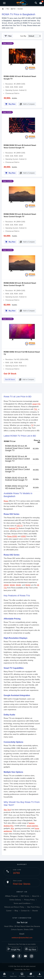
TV (32, 425)
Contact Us (25, 911)
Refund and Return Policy (14, 907)
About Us (35, 896)
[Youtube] (25, 956)
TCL (35, 409)
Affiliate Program (11, 896)
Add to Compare (27, 104)
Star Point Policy (33, 907)
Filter (8, 36)
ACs (12, 828)
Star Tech (7, 810)
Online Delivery (15, 900)
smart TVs (36, 404)
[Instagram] (31, 956)
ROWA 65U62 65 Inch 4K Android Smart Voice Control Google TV (17, 448)
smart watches (32, 826)
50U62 (12, 585)
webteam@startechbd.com (22, 938)
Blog (16, 911)
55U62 (18, 585)
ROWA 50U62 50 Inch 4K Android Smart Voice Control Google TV (17, 469)
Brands (35, 911)
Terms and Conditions (22, 903)
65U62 (28, 585)
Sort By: (23, 36)
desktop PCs (8, 826)
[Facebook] (19, 956)
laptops (31, 823)
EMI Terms (25, 896)
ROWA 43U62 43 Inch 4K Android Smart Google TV (16, 479)
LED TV (19, 526)
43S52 (23, 536)
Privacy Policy (29, 900)
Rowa (6, 501)
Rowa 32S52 (12, 536)
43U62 (6, 585)
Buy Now (10, 104)
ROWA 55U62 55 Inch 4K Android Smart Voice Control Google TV (17, 458)
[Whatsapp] (13, 956)
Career (9, 911)
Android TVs (13, 528)
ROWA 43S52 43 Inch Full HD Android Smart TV (16, 487)
